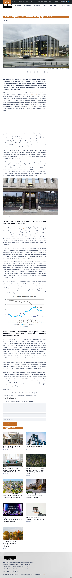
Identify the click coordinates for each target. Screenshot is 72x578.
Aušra (23, 229)
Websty (43, 574)
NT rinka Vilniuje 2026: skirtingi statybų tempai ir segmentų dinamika (34, 495)
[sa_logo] (7, 6)
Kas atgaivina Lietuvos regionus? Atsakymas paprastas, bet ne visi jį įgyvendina (10, 544)
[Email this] (24, 72)
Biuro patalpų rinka (31, 395)
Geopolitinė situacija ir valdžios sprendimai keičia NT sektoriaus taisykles (12, 519)
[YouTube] (17, 571)
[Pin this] (37, 72)
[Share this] (27, 72)
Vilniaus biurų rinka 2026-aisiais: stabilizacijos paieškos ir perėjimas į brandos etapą (12, 495)
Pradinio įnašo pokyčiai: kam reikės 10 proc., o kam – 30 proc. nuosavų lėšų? (12, 470)
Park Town (34, 94)
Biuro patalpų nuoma (20, 395)
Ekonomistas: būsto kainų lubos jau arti (34, 447)
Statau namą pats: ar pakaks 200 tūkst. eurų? (12, 447)
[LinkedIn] (68, 2)
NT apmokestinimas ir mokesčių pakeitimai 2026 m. (35, 518)
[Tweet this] (31, 72)
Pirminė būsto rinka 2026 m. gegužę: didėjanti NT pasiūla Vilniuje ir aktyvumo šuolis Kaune (35, 471)
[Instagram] (66, 2)
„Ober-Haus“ (10, 395)
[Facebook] (11, 571)
